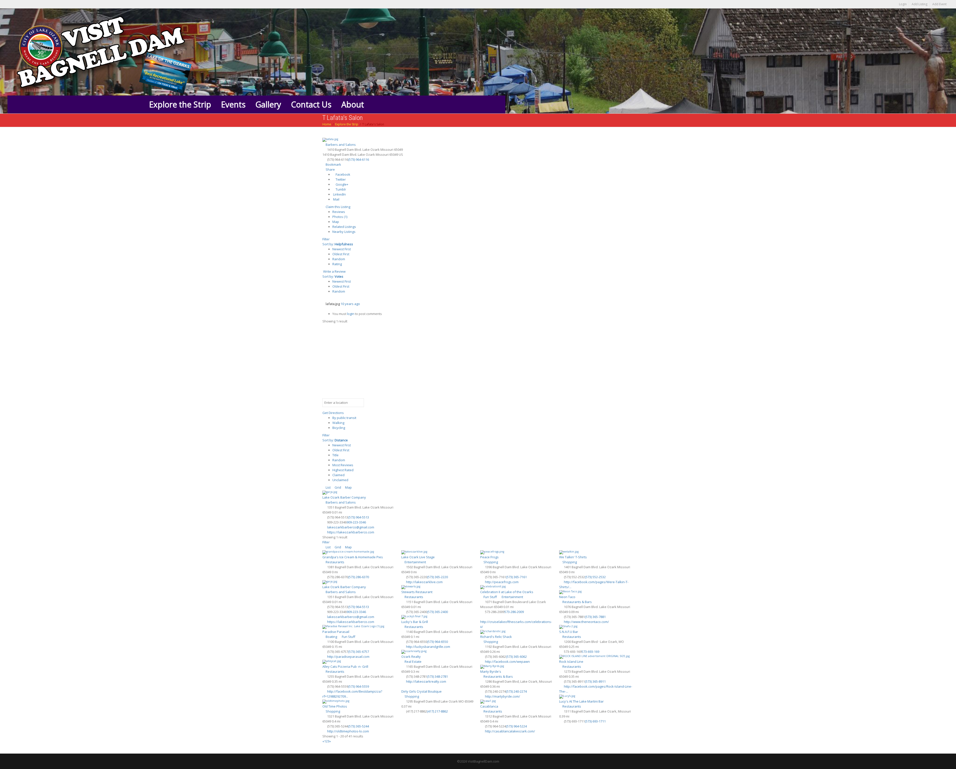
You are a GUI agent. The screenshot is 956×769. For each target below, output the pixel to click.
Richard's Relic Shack (496, 636)
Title (335, 455)
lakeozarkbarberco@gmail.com (350, 527)
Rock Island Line (571, 661)
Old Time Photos (334, 706)
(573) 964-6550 (437, 641)
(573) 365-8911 (595, 681)
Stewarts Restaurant (416, 592)
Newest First (341, 249)
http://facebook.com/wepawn (507, 661)
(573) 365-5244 (358, 726)
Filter (326, 239)
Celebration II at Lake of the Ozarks (506, 592)
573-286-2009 (514, 612)
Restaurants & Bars (577, 602)
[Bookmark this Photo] (323, 309)
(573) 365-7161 (516, 577)
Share (330, 169)
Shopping (490, 562)
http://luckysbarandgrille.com (428, 646)
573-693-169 (590, 651)
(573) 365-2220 (437, 577)
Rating (337, 264)
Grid (337, 487)
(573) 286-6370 (358, 577)
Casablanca (489, 706)
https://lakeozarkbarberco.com (350, 532)
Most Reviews (342, 465)
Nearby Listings (344, 231)
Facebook (342, 174)
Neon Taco (567, 597)
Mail (335, 199)
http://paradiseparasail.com (348, 656)
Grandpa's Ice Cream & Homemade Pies (352, 557)
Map (335, 221)
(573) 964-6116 (358, 159)
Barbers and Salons (340, 144)
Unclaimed (340, 480)
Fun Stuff (490, 597)
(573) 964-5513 (358, 517)
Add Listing (919, 4)
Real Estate (412, 661)
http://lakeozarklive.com (424, 582)
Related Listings (344, 226)
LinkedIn (339, 194)
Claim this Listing (337, 207)
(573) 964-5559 (358, 686)
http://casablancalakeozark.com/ (510, 731)
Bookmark (333, 164)
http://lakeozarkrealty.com (426, 681)
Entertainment (415, 562)
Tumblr (340, 189)
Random (338, 259)
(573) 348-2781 (437, 676)
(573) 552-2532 (595, 577)
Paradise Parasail (335, 631)
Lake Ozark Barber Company (344, 497)
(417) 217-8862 (437, 711)
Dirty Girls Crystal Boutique (421, 691)
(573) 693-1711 (595, 721)
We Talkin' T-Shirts (573, 557)
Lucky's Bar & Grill (414, 621)
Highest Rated (343, 470)
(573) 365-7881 (595, 617)
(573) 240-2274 (516, 691)
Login (903, 4)
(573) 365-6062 (516, 656)
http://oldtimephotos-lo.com (348, 731)
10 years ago (350, 304)
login (350, 313)
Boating (331, 636)
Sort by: (337, 244)
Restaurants (334, 562)
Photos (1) (339, 216)
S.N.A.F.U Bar (568, 631)
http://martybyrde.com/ (502, 696)
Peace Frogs (489, 557)
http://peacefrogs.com (502, 582)
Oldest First (340, 254)
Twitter (340, 179)
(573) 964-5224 (516, 726)
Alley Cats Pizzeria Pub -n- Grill (345, 666)
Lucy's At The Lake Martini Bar (581, 701)
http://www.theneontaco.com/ (586, 621)
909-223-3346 (356, 522)
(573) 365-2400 (437, 612)
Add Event (939, 4)
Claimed (338, 475)
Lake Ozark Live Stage (418, 557)
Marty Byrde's (490, 671)
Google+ (341, 184)
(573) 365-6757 (358, 651)
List (328, 487)
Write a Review (334, 271)
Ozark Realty (411, 656)
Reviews (338, 211)
